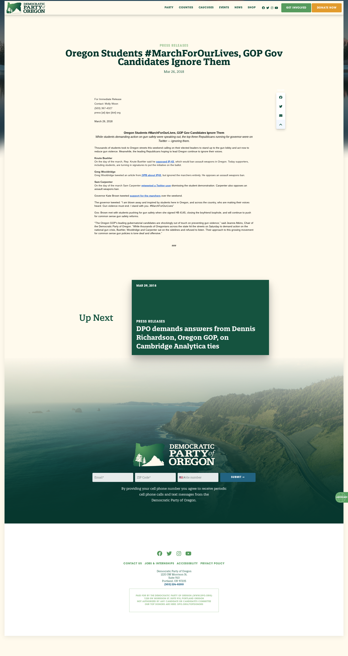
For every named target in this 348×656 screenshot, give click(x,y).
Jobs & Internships (159, 563)
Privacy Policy (212, 563)
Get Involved (296, 8)
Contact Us (132, 563)
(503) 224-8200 (174, 584)
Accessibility (187, 563)
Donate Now (327, 8)
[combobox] (182, 477)
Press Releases (174, 46)
